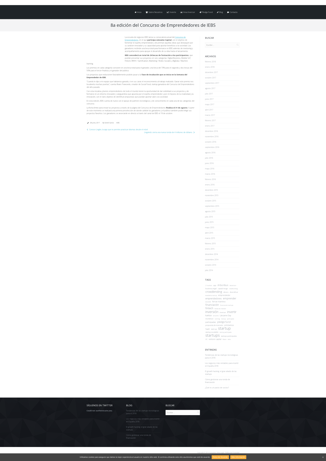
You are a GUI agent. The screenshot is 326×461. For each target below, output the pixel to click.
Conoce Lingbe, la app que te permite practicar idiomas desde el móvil (118, 129)
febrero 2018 (210, 61)
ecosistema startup (211, 295)
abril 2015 (209, 233)
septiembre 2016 (212, 147)
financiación (212, 304)
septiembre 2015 (212, 206)
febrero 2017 (210, 120)
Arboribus (223, 285)
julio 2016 (209, 158)
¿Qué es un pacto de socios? (217, 387)
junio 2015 (209, 222)
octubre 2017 (210, 77)
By (108, 123)
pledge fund (224, 321)
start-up (214, 329)
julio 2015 (209, 217)
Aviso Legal (220, 452)
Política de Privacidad (232, 452)
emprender (229, 298)
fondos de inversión (220, 309)
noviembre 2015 (211, 195)
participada (230, 319)
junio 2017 (209, 99)
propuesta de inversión (214, 325)
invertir (231, 311)
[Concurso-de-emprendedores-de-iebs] (104, 47)
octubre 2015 (210, 200)
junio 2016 (209, 163)
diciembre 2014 (211, 254)
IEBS (117, 123)
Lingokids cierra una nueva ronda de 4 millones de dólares (168, 132)
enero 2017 (209, 126)
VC (206, 339)
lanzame (216, 316)
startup (224, 328)
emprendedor (224, 295)
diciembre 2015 (211, 190)
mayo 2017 (209, 104)
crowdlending (213, 291)
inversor (223, 312)
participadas (210, 322)
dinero (225, 292)
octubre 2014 (210, 265)
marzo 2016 (210, 174)
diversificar (234, 292)
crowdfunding (233, 289)
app (214, 285)
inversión (211, 311)
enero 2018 (209, 67)
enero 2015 (209, 249)
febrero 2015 (210, 243)
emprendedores (213, 298)
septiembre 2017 (212, 83)
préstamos (229, 325)
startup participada (226, 332)
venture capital (215, 339)
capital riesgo (223, 288)
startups (212, 335)
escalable (208, 302)
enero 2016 (209, 184)
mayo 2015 (209, 227)
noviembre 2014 (211, 259)
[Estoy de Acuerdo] (323, 457)
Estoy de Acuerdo (220, 457)
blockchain (233, 285)
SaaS (207, 329)
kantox (208, 315)
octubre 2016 (210, 142)
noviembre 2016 (211, 136)
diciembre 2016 (211, 131)
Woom (225, 339)
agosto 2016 (210, 152)
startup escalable (211, 332)
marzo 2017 (210, 115)
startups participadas (229, 336)
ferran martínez (219, 301)
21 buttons (208, 285)
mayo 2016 (209, 168)
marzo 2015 (210, 238)
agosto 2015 (210, 211)
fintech (209, 308)
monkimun (209, 319)
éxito (229, 339)
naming (217, 319)
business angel (211, 288)
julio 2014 (209, 270)
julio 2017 (209, 93)
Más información (238, 457)
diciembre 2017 (211, 72)
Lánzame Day (225, 315)
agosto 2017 (210, 88)
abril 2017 (209, 110)
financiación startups (226, 305)
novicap (223, 319)
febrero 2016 (210, 179)
